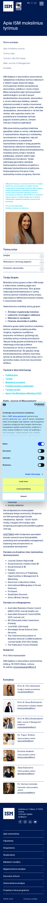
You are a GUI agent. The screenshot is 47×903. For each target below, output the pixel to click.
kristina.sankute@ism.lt (26, 757)
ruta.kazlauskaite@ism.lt (24, 667)
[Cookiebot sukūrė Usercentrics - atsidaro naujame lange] (34, 404)
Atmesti (23, 496)
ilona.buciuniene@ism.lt (26, 708)
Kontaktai (7, 68)
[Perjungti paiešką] (32, 3)
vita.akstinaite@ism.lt (25, 692)
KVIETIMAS (8, 534)
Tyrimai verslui (12, 389)
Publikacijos (11, 375)
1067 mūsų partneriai (17, 416)
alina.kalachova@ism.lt (25, 774)
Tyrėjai (8, 378)
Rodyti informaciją (32, 474)
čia (9, 528)
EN (28, 3)
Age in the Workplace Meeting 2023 (23, 393)
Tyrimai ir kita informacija (14, 58)
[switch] (41, 451)
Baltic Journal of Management (16, 63)
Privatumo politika (30, 899)
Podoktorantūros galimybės (19, 386)
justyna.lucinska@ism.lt (26, 792)
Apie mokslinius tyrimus (14, 48)
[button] (23, 833)
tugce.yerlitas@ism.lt (25, 741)
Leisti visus (23, 481)
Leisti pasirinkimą (24, 489)
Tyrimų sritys (9, 53)
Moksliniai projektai (15, 382)
